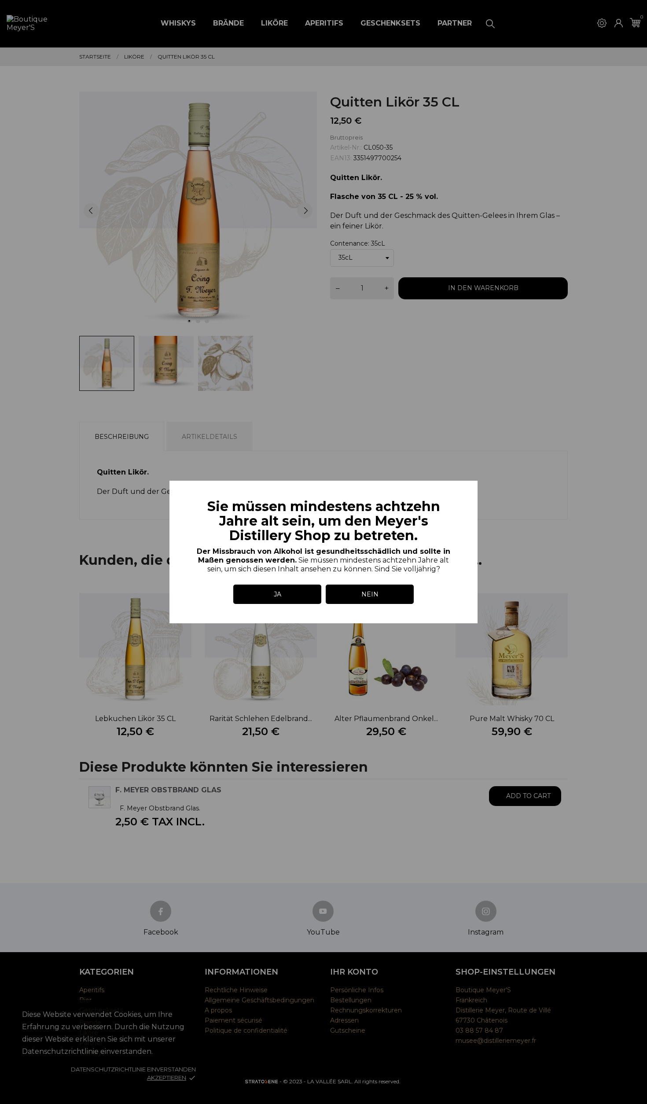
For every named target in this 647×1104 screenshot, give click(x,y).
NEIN (370, 594)
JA (277, 594)
